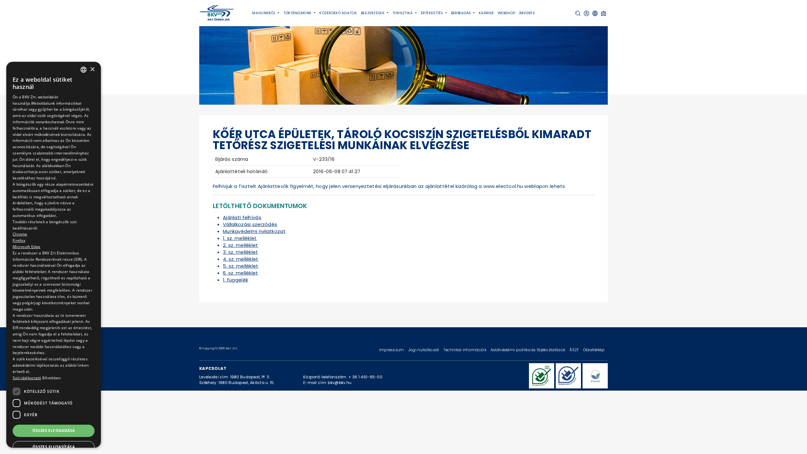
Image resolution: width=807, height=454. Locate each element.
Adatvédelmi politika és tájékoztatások (528, 349)
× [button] (92, 69)
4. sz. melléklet (240, 259)
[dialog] (53, 255)
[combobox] (83, 70)
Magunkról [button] (264, 12)
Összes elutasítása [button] (53, 447)
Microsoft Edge (26, 246)
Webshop (506, 12)
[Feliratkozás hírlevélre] (603, 13)
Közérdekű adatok (338, 12)
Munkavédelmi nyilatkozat (254, 231)
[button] (578, 13)
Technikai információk (465, 349)
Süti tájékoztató (27, 378)
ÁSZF (574, 349)
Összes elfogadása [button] (53, 430)
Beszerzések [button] (373, 12)
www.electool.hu (503, 186)
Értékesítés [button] (432, 12)
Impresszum (392, 349)
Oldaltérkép (594, 349)
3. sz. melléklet (240, 252)
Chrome (20, 234)
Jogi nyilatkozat (424, 349)
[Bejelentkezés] (586, 13)
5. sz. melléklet (240, 266)
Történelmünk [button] (298, 12)
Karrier (486, 12)
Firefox (19, 240)
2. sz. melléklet (240, 245)
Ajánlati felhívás (242, 217)
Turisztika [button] (403, 12)
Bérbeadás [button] (461, 12)
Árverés (527, 12)
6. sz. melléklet (240, 273)
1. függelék (235, 279)
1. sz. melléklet (240, 238)
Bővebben (51, 378)
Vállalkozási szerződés (250, 224)
